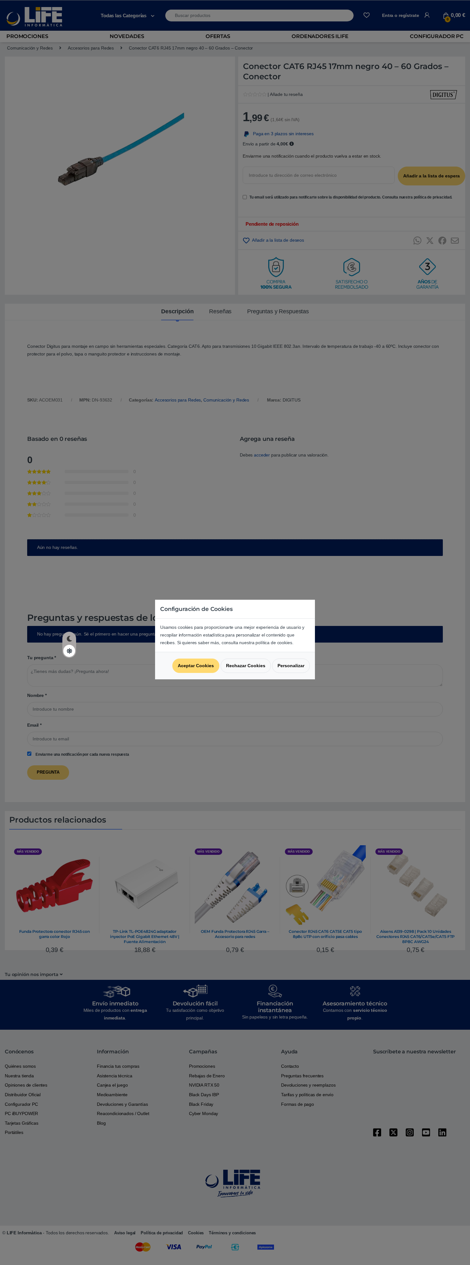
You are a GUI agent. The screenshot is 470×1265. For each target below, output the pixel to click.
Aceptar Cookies (196, 665)
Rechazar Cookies (245, 665)
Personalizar (291, 665)
